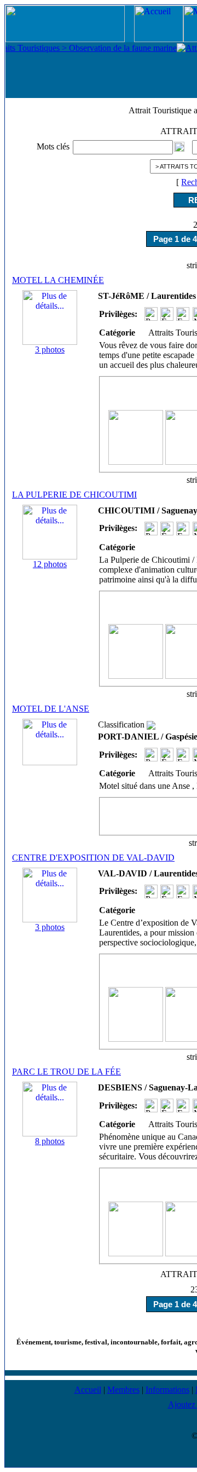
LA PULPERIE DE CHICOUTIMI (74, 494)
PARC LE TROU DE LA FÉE (66, 1071)
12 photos (50, 564)
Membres (123, 1389)
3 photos (50, 349)
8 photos (50, 1141)
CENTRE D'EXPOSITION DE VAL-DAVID (93, 857)
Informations (167, 1389)
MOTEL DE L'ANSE (50, 708)
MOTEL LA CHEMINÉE (58, 280)
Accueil (87, 1389)
